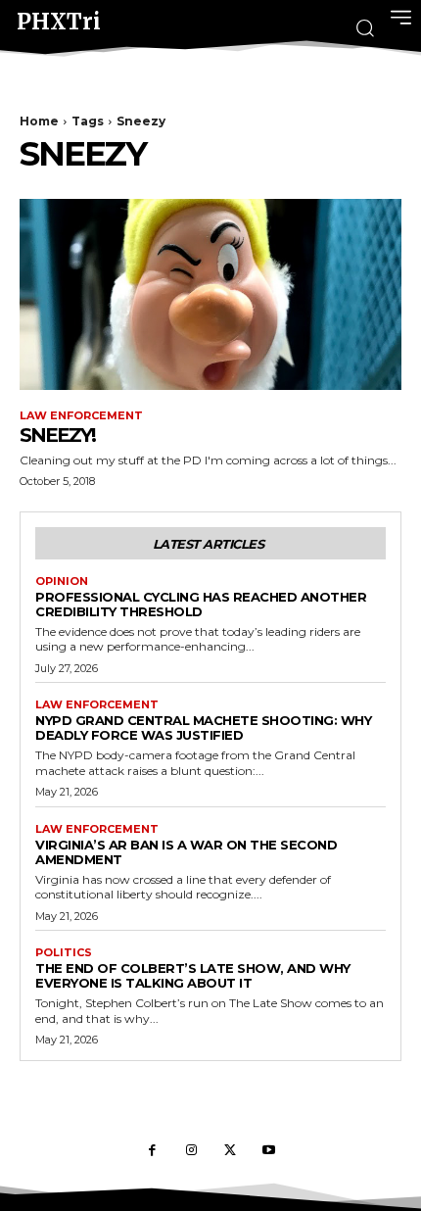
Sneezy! (57, 435)
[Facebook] (151, 1151)
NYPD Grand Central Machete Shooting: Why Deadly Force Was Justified (203, 727)
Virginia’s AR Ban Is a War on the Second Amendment (186, 852)
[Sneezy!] (210, 294)
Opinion (61, 581)
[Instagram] (191, 1151)
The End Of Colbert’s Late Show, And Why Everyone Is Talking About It (193, 975)
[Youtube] (269, 1151)
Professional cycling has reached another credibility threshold (200, 604)
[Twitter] (230, 1151)
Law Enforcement (81, 416)
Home (39, 121)
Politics (63, 952)
